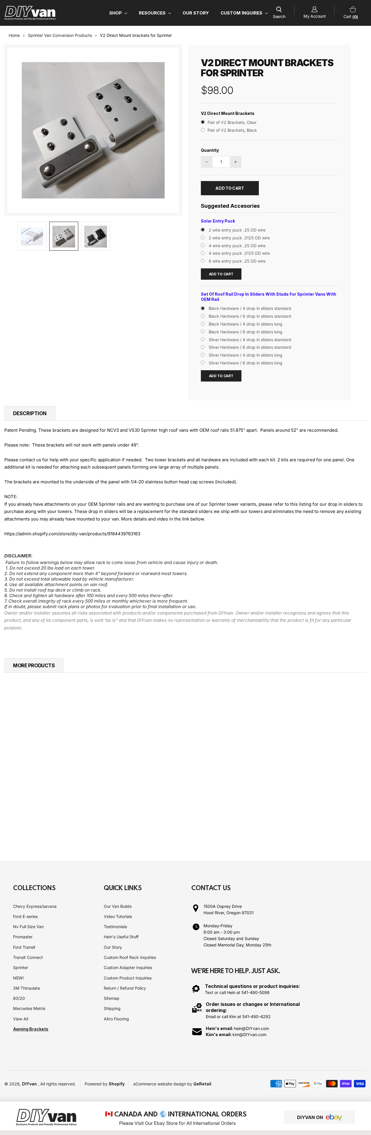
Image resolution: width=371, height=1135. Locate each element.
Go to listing (38, 796)
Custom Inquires (242, 13)
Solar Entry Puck (218, 220)
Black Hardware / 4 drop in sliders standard (250, 308)
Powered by (97, 1083)
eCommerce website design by (163, 1083)
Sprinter (20, 967)
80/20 (19, 998)
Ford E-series (25, 916)
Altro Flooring (116, 1018)
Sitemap (111, 998)
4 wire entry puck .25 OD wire (237, 245)
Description (30, 413)
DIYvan (29, 1083)
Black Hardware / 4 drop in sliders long (245, 323)
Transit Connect (28, 957)
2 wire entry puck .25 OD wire (237, 229)
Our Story (196, 13)
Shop (116, 13)
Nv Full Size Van (28, 926)
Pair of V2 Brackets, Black (232, 130)
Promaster (22, 936)
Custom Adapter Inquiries (128, 967)
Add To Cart (221, 274)
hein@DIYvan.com (251, 1028)
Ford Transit (24, 947)
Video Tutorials (118, 916)
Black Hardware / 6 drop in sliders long (245, 331)
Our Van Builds (118, 906)
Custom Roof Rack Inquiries (130, 957)
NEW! (18, 977)
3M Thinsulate (26, 988)
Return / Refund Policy (125, 988)
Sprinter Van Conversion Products (60, 35)
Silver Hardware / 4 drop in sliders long (245, 355)
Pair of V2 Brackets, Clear (232, 122)
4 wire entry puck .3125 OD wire (239, 253)
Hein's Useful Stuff (121, 936)
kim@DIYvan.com (249, 1034)
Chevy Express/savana (35, 906)
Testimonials (115, 926)
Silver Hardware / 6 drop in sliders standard (250, 347)
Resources (153, 13)
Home (14, 35)
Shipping (112, 1008)
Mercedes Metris (29, 1008)
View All (20, 1018)
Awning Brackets (30, 1028)
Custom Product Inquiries (128, 977)
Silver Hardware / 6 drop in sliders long (245, 362)
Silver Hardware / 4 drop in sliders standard (250, 339)
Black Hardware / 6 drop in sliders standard (250, 316)
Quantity (210, 150)
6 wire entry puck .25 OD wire (237, 261)
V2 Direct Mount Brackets (227, 113)
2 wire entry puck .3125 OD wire (239, 237)
